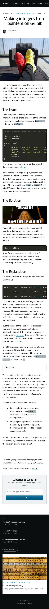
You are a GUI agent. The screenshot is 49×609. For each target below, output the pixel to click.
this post (20, 335)
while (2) (6, 3)
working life (20, 14)
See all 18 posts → (10, 549)
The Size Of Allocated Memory (14, 522)
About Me (25, 4)
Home (15, 4)
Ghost (30, 603)
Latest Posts (21, 603)
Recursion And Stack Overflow (14, 540)
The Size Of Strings (10, 531)
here (23, 167)
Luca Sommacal (13, 31)
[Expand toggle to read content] (47, 367)
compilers (30, 14)
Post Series (37, 4)
